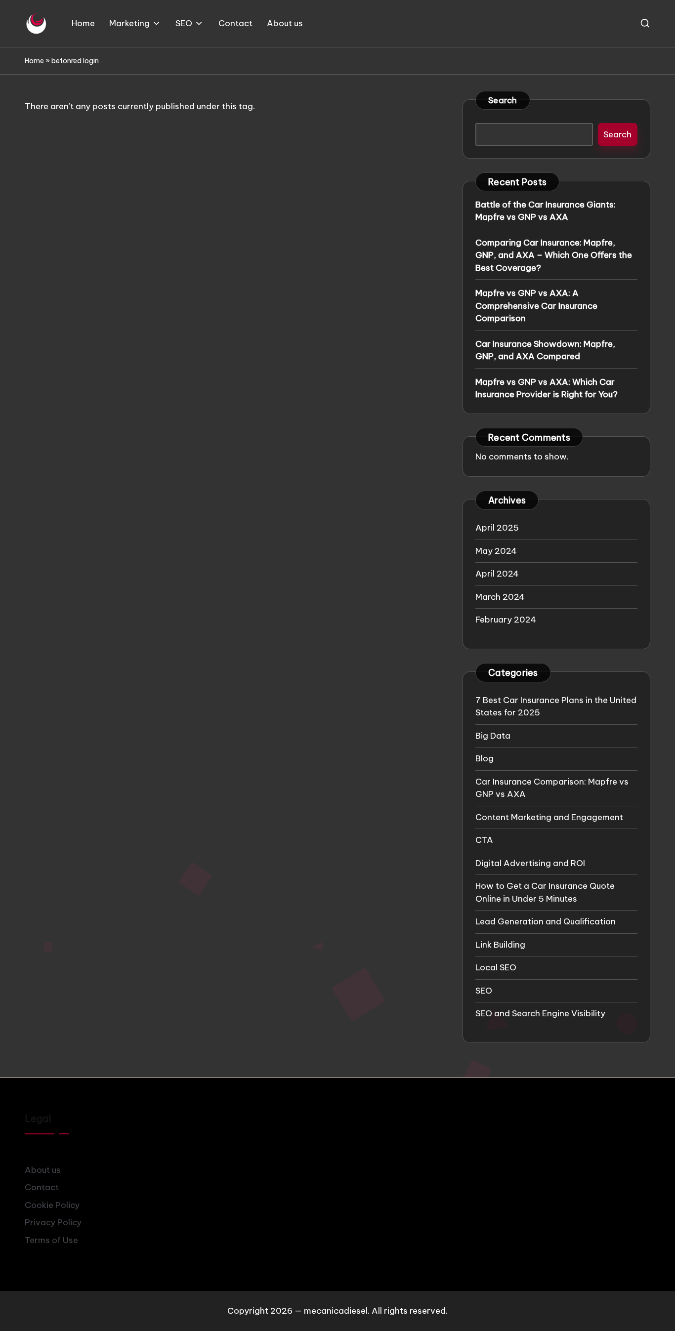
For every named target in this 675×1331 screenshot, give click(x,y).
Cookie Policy (52, 1205)
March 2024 (500, 596)
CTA (484, 839)
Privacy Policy (53, 1222)
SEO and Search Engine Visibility (540, 1013)
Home (34, 60)
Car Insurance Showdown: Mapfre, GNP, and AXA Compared (545, 350)
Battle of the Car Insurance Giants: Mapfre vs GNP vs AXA (545, 211)
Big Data (492, 735)
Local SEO (495, 967)
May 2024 (496, 550)
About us (43, 1170)
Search (502, 100)
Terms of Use (51, 1240)
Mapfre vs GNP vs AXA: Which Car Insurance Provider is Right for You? (546, 388)
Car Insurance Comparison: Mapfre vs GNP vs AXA (552, 788)
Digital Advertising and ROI (530, 863)
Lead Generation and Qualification (545, 921)
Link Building (500, 944)
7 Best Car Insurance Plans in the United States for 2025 (555, 706)
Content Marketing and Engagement (549, 817)
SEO (483, 990)
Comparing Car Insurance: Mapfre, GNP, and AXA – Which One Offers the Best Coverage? (553, 255)
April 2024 (497, 573)
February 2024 (505, 619)
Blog (484, 758)
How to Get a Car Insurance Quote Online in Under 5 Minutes (545, 892)
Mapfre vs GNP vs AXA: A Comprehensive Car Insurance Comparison (536, 306)
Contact (42, 1187)
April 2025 (497, 527)
